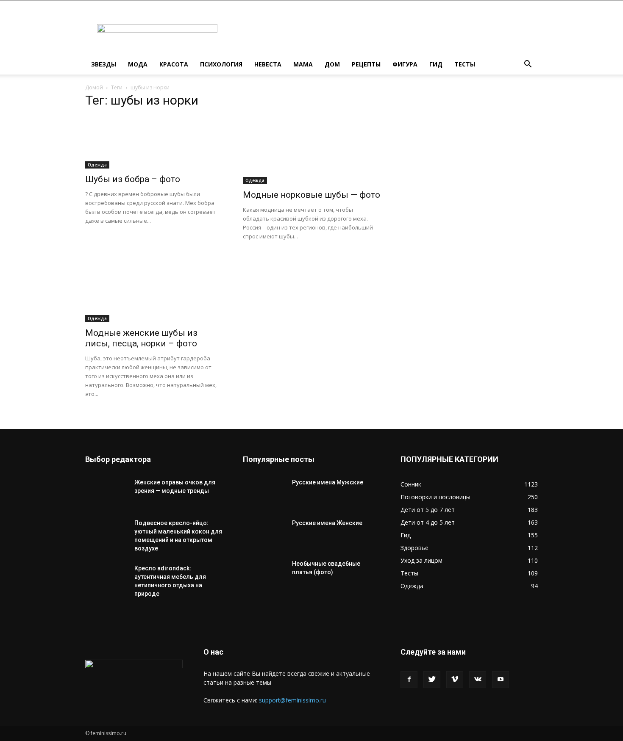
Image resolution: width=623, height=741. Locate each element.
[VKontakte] (477, 679)
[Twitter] (431, 679)
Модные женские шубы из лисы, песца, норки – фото (141, 338)
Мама (303, 64)
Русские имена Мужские (327, 482)
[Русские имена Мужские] (264, 493)
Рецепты (366, 64)
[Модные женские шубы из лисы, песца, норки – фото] (153, 288)
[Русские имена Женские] (264, 533)
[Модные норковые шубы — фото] (311, 150)
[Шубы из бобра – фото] (153, 142)
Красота (173, 64)
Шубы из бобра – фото (132, 179)
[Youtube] (500, 679)
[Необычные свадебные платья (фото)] (264, 574)
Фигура (404, 64)
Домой (94, 87)
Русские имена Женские (327, 523)
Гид (435, 64)
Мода (137, 64)
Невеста (267, 64)
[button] (527, 65)
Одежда (97, 165)
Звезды (103, 64)
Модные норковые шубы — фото (311, 195)
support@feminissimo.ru (292, 700)
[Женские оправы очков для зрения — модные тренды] (106, 493)
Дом (332, 64)
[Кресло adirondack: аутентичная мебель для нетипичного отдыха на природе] (106, 579)
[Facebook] (408, 679)
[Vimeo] (454, 679)
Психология (221, 64)
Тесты (464, 64)
